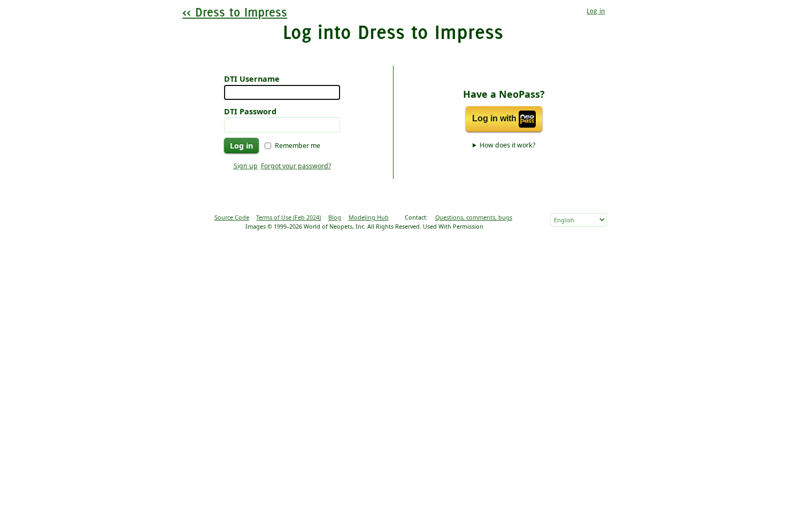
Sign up (246, 165)
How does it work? (507, 145)
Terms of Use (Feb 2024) (288, 217)
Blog (334, 217)
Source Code (231, 217)
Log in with (495, 118)
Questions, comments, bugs (473, 217)
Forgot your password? (296, 165)
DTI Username (252, 79)
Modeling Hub (369, 217)
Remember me (297, 145)
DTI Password (250, 111)
